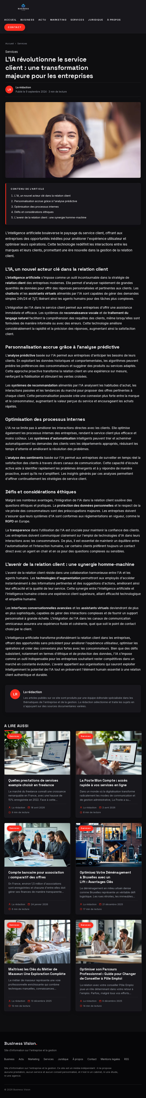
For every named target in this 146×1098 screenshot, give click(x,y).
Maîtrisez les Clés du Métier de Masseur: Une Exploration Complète (37, 971)
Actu (42, 19)
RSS (126, 1059)
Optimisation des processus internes (36, 206)
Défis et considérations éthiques (34, 211)
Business (27, 19)
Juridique (95, 19)
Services (77, 19)
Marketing (58, 19)
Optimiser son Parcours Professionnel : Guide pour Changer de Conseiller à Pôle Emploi (108, 974)
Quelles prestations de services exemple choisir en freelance (33, 782)
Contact (15, 27)
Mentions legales (110, 1059)
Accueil (10, 19)
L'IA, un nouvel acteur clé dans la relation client (42, 195)
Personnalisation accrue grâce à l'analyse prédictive (45, 201)
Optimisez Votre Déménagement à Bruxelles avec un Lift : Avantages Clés (105, 877)
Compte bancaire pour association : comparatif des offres (36, 874)
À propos (114, 19)
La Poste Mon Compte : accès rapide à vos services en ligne (103, 782)
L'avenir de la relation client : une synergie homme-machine (50, 217)
